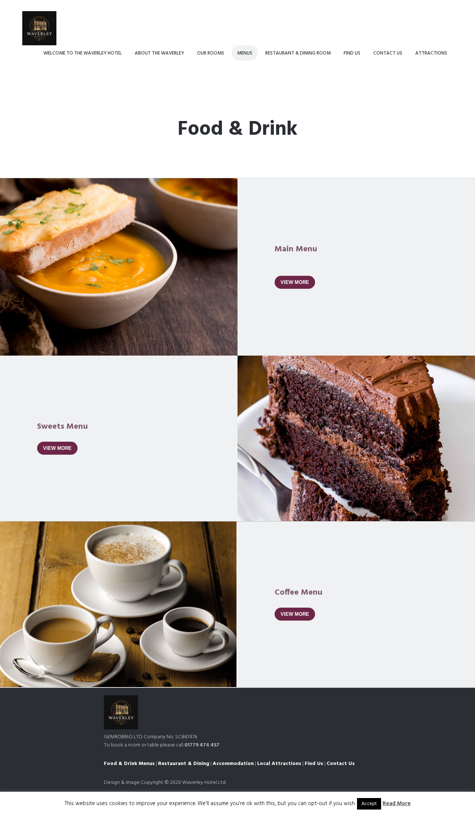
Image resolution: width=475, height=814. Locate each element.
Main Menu (296, 249)
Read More (397, 803)
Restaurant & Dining (183, 763)
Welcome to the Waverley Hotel (82, 53)
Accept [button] (369, 804)
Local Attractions (279, 763)
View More (295, 282)
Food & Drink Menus (129, 763)
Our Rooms (210, 53)
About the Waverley (159, 53)
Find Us (352, 53)
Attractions (431, 53)
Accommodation (233, 763)
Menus (244, 53)
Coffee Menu (298, 592)
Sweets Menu (62, 426)
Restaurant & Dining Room (298, 53)
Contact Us (387, 53)
